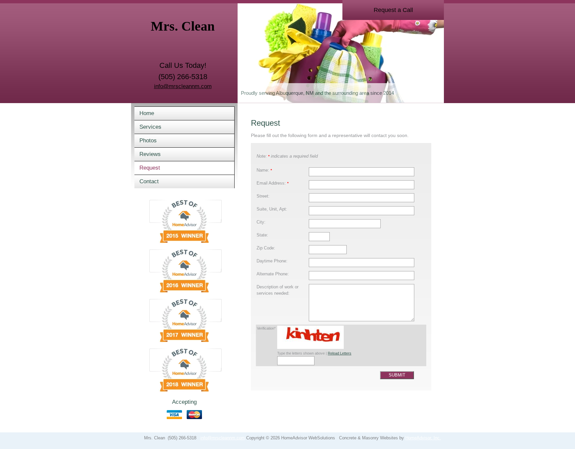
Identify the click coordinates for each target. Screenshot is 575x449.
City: (261, 222)
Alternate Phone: (273, 274)
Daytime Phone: (272, 261)
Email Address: (272, 183)
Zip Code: (266, 248)
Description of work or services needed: (277, 290)
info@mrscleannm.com (183, 86)
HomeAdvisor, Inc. (423, 438)
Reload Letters (339, 353)
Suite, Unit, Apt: (272, 209)
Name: (264, 170)
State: (262, 235)
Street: (263, 196)
